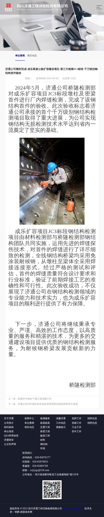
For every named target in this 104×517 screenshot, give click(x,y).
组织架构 (9, 427)
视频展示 (61, 427)
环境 (42, 448)
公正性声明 (10, 444)
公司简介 (9, 423)
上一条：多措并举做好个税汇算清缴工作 (29, 398)
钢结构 (43, 444)
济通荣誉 (9, 440)
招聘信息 (92, 423)
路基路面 (45, 423)
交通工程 (45, 427)
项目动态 (32, 55)
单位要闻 (20, 55)
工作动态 (61, 423)
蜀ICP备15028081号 (73, 508)
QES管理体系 (11, 435)
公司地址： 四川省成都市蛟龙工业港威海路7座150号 (50, 474)
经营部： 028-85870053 (35, 461)
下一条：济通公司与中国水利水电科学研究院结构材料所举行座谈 (43, 404)
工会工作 (76, 427)
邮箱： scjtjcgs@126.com (35, 470)
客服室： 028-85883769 (35, 466)
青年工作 (76, 431)
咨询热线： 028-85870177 (36, 457)
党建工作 (76, 423)
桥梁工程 (45, 431)
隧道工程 (45, 435)
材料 (42, 440)
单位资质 (9, 431)
